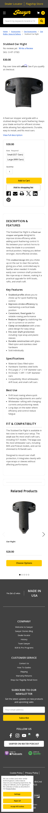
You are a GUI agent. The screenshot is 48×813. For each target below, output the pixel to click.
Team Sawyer (24, 643)
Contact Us (24, 663)
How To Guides (24, 667)
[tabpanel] (24, 533)
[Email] (15, 193)
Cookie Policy (16, 772)
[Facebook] (8, 193)
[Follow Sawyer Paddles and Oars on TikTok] (30, 735)
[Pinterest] (8, 200)
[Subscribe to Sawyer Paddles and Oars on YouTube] (24, 735)
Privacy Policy (31, 772)
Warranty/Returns (24, 675)
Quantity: (10, 167)
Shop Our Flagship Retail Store (24, 680)
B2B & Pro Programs (24, 647)
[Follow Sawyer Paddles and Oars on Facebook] (10, 735)
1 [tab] (19, 574)
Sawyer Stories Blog (24, 631)
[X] (28, 193)
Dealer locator (24, 635)
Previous (3, 534)
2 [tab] (22, 574)
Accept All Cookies (17, 806)
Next (43, 534)
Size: (12, 150)
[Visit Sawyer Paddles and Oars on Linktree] (37, 735)
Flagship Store (34, 4)
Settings (17, 794)
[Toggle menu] (4, 12)
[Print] (22, 193)
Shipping (24, 671)
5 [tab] (28, 574)
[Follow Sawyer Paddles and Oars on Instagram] (17, 735)
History (24, 639)
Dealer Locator (13, 4)
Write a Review (26, 48)
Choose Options (24, 563)
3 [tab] (24, 574)
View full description (12, 135)
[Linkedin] (35, 193)
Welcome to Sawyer (24, 627)
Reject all (17, 801)
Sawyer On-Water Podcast (24, 743)
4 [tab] (26, 574)
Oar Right (10, 541)
